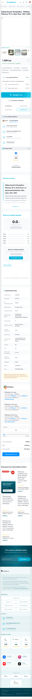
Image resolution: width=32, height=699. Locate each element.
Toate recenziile (7, 265)
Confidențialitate (23, 605)
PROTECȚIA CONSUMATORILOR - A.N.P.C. (7, 694)
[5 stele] (21, 254)
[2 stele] (14, 254)
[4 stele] (18, 254)
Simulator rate (23, 109)
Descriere (9, 106)
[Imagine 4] (24, 52)
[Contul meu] (23, 2)
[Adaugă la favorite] (28, 60)
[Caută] (20, 2)
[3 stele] (16, 254)
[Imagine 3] (18, 52)
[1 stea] (11, 254)
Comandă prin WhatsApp (17, 100)
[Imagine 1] (4, 52)
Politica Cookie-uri (23, 609)
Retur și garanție (8, 609)
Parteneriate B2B (24, 602)
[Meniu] (2, 2)
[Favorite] (26, 2)
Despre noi (8, 602)
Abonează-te (23, 559)
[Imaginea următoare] (30, 52)
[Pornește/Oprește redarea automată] (30, 48)
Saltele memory (20, 6)
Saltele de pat (12, 6)
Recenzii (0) (24, 106)
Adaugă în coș (17, 95)
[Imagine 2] (11, 52)
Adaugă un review (17, 258)
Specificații (9, 109)
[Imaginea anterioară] (1, 52)
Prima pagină (4, 6)
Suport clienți (16, 598)
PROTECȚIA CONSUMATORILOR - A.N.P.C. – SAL (23, 694)
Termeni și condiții (8, 605)
